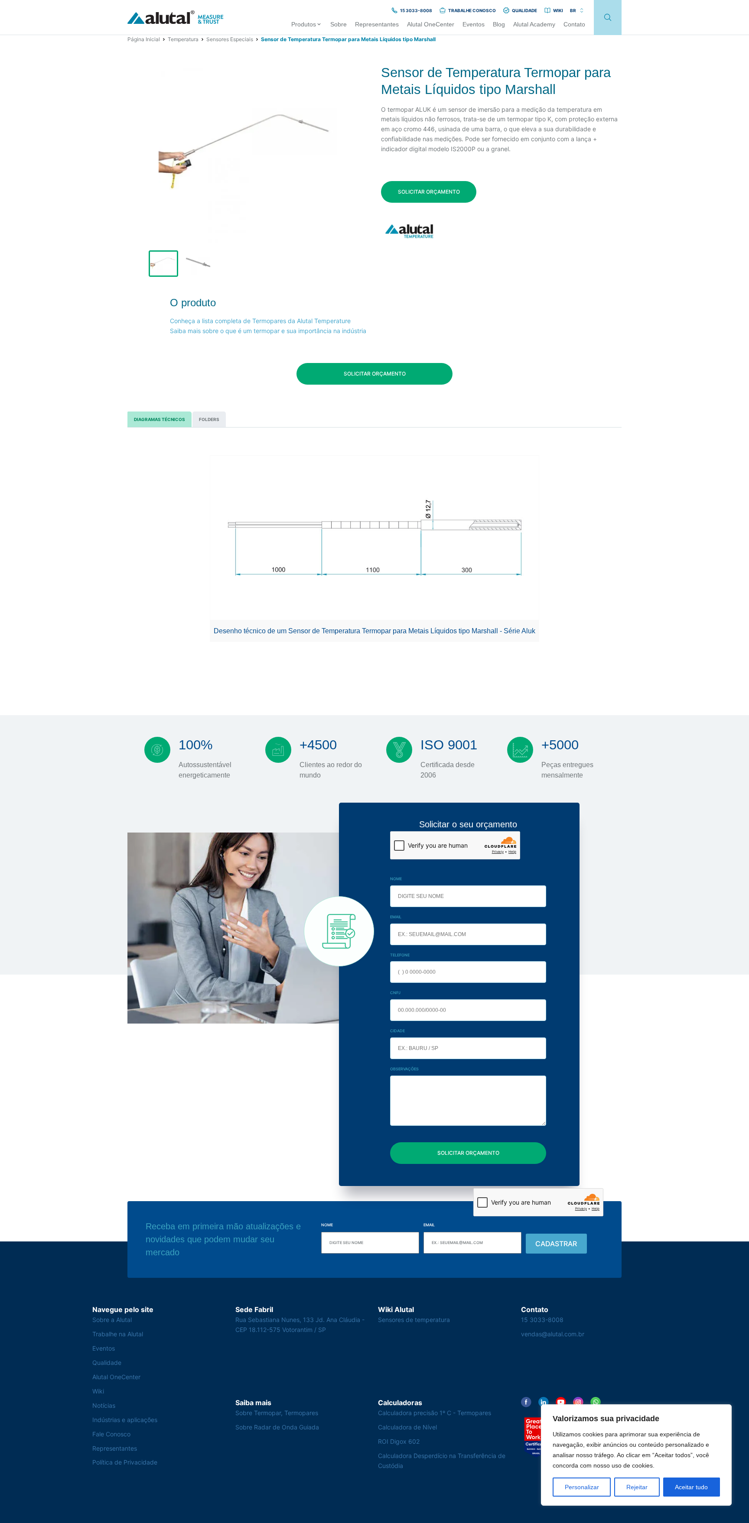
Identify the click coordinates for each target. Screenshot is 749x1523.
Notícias (103, 1405)
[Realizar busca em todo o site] (608, 17)
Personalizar (582, 1487)
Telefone (400, 955)
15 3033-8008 (542, 1319)
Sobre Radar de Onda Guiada (277, 1427)
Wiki (98, 1391)
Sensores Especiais (229, 39)
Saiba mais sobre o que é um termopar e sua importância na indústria (268, 330)
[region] (636, 1455)
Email (395, 916)
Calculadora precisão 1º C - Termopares (434, 1412)
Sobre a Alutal (112, 1319)
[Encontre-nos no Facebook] (526, 1402)
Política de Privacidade (124, 1462)
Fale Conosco (111, 1434)
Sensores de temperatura (414, 1319)
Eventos (103, 1348)
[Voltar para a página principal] (175, 17)
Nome (396, 878)
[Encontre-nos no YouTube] (561, 1402)
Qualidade (106, 1362)
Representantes (114, 1448)
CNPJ (395, 992)
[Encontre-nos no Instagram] (578, 1402)
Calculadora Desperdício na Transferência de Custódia (441, 1460)
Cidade (397, 1030)
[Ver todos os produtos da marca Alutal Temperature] (410, 231)
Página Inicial (143, 39)
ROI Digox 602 (399, 1441)
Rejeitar (637, 1487)
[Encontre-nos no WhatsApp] (595, 1402)
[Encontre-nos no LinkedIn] (543, 1402)
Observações (404, 1068)
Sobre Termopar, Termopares (276, 1412)
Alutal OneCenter (116, 1376)
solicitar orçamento (429, 191)
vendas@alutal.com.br (552, 1334)
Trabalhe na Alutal (117, 1334)
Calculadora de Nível (407, 1427)
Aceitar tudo (691, 1487)
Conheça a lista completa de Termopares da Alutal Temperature (260, 320)
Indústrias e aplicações (124, 1419)
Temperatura (183, 39)
